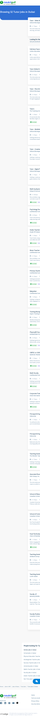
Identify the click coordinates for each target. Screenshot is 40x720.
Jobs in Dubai (15, 686)
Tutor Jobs (23, 686)
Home (1, 686)
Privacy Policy (35, 701)
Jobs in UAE (8, 686)
